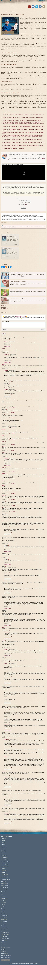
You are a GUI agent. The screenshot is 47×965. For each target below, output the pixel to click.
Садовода (4, 851)
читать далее (4, 222)
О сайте (3, 943)
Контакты (3, 945)
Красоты (4, 848)
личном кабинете (11, 227)
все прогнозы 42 (4, 308)
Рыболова (4, 855)
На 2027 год (4, 913)
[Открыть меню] (1, 1)
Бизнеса (4, 872)
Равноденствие (5, 938)
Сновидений (4, 857)
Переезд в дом (5, 864)
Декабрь (3, 908)
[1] (8, 354)
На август (3, 900)
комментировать (7, 346)
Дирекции (3, 891)
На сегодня (4, 921)
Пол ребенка (5, 859)
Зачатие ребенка (6, 861)
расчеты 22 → (4, 305)
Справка (3, 949)
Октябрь (3, 904)
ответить (13, 407)
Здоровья (4, 844)
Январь (3, 911)
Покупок (3, 868)
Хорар (2, 894)
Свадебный (4, 870)
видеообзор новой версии (20, 316)
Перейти (15, 244)
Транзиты (3, 881)
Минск (43, 2)
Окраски (3, 840)
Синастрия (3, 896)
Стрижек (4, 838)
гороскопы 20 (3, 307)
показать (23, 207)
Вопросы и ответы (5, 947)
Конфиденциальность (6, 955)
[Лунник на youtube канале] (29, 7)
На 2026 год (4, 915)
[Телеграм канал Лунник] (36, 7)
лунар (6, 887)
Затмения (3, 925)
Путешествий (5, 874)
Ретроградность (5, 932)
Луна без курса (5, 928)
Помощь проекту (5, 960)
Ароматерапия (5, 866)
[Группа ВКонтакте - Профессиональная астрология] (33, 7)
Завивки (4, 842)
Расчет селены (4, 885)
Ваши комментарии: (6, 321)
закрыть (42, 329)
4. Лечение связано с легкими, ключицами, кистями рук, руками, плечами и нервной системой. (22, 120)
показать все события (25, 202)
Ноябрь (3, 906)
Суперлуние (4, 936)
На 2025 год (4, 917)
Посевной (4, 853)
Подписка (3, 951)
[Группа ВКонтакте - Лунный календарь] (40, 7)
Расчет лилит (4, 883)
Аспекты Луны (4, 930)
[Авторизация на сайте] (43, 7)
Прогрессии (4, 889)
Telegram (8, 318)
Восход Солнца (5, 934)
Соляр (2, 887)
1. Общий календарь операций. (8, 113)
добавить (5, 329)
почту (4, 318)
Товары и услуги (5, 957)
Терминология (4, 953)
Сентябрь (3, 902)
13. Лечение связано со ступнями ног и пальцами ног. (13, 148)
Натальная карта (5, 879)
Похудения (4, 846)
